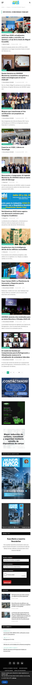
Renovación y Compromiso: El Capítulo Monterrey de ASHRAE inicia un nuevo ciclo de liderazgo (16, 178)
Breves (4, 208)
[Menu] (3, 2)
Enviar (7, 583)
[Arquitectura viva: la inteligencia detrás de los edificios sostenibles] (16, 237)
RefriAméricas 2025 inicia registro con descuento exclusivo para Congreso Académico (14, 213)
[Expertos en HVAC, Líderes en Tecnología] (16, 137)
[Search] (29, 2)
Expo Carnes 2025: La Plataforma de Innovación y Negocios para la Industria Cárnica (15, 283)
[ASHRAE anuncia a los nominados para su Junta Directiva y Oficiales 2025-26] (16, 306)
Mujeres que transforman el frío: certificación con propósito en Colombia (14, 114)
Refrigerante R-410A (8, 639)
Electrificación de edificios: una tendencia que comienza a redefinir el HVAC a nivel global (21, 605)
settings (14, 678)
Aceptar (4, 682)
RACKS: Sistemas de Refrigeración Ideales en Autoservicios (14, 650)
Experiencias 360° (6, 32)
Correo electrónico (8, 564)
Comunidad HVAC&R (7, 108)
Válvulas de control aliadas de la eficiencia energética (16, 644)
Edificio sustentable (7, 244)
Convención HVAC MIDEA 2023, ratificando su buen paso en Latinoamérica (16, 633)
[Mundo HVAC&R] (16, 2)
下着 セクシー (6, 637)
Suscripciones (23, 668)
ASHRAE (4, 70)
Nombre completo (8, 557)
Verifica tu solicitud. (8, 570)
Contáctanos (9, 670)
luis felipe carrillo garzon (10, 647)
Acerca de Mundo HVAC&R (10, 668)
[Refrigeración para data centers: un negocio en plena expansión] (6, 597)
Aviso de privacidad (20, 670)
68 (19, 372)
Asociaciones (5, 172)
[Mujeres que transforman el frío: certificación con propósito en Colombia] (16, 101)
